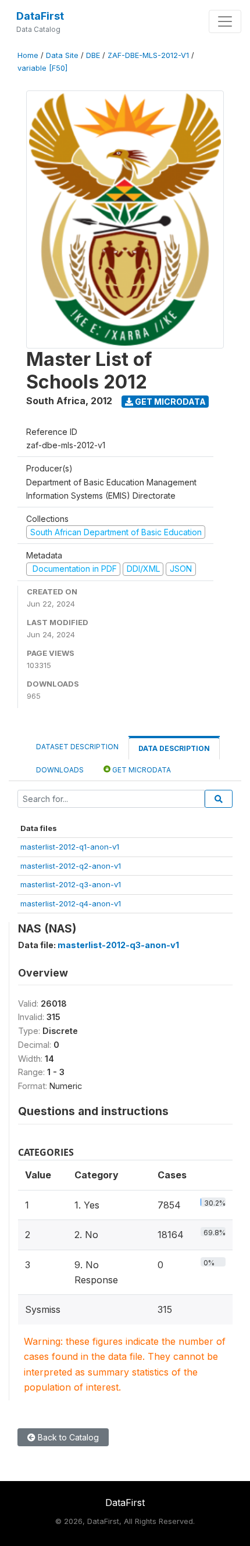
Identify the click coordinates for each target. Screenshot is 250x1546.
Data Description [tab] (174, 748)
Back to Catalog (67, 1437)
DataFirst (40, 16)
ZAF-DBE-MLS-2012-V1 (148, 55)
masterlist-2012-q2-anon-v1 (70, 865)
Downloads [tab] (60, 769)
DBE (93, 55)
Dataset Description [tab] (77, 746)
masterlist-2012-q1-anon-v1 (69, 846)
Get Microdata (169, 402)
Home (27, 55)
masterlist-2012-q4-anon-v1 (70, 903)
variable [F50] (42, 68)
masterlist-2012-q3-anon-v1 (70, 884)
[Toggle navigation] (225, 21)
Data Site (62, 55)
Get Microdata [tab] (140, 769)
